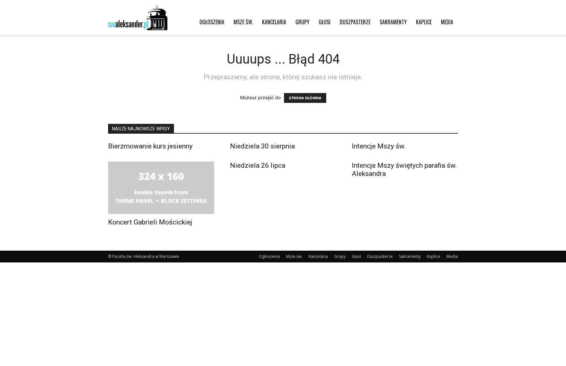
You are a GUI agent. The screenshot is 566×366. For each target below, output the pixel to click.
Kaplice (424, 22)
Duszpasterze (355, 22)
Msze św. (243, 22)
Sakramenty (393, 22)
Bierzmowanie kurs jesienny (150, 146)
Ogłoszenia (211, 22)
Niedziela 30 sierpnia (262, 146)
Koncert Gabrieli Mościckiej (150, 222)
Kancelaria (274, 22)
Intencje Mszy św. (379, 146)
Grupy (302, 22)
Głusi (324, 22)
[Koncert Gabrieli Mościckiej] (161, 188)
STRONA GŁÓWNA (305, 98)
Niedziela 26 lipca (257, 165)
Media (447, 22)
